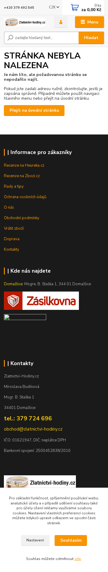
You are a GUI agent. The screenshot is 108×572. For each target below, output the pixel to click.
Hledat (91, 38)
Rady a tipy (14, 186)
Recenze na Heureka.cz (24, 165)
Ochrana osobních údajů (25, 197)
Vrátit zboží (14, 228)
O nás (9, 207)
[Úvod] (25, 22)
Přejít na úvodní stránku (34, 110)
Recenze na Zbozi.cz (22, 176)
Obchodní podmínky (21, 218)
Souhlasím (71, 540)
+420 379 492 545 (19, 7)
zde (77, 558)
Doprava (12, 239)
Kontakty (11, 249)
